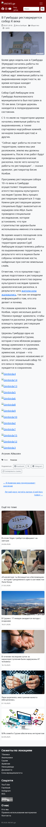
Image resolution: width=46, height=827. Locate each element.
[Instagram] (6, 9)
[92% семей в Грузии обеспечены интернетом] (23, 719)
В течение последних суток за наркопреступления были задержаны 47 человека (21, 659)
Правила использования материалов (19, 812)
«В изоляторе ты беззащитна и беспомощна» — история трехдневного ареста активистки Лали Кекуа (23, 579)
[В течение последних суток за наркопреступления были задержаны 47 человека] (23, 641)
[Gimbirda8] (9, 404)
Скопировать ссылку (12, 471)
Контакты (6, 815)
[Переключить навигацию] (41, 3)
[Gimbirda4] (9, 373)
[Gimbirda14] (9, 379)
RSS (3, 794)
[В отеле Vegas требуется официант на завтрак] (23, 523)
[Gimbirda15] (9, 435)
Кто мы (5, 809)
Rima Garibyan (21, 25)
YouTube (6, 784)
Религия (13, 460)
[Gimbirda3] (9, 447)
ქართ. (15, 10)
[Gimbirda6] (9, 398)
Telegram (38, 466)
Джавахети (7, 770)
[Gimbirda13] (9, 385)
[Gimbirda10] (9, 416)
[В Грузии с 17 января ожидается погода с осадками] (23, 603)
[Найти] (42, 9)
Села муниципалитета (12, 773)
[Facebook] (3, 9)
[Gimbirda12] (9, 441)
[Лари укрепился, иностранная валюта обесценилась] (23, 682)
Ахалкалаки (7, 757)
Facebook (20, 466)
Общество (35, 25)
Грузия (5, 760)
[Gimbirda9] (9, 410)
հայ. (15, 7)
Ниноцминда (8, 767)
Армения (6, 763)
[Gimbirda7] (9, 428)
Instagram (6, 791)
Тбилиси (6, 754)
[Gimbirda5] (9, 392)
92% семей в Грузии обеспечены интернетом (23, 733)
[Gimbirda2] (9, 422)
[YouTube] (9, 9)
